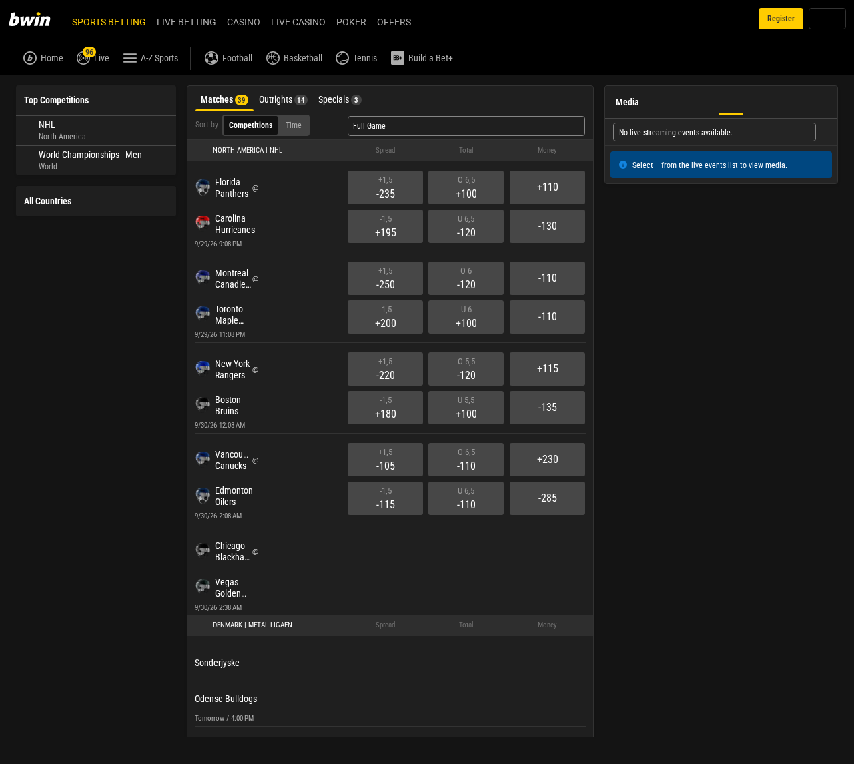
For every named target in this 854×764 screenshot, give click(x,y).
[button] (390, 150)
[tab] (224, 98)
